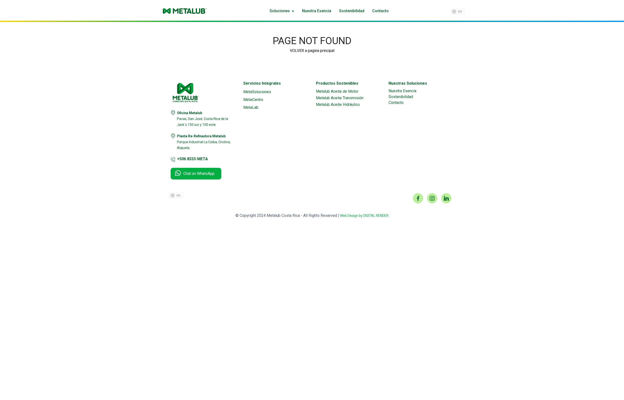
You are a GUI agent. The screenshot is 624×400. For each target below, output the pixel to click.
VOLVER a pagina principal (312, 50)
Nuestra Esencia (316, 11)
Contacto (380, 11)
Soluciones (280, 11)
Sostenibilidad (351, 11)
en (460, 11)
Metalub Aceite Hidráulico (338, 104)
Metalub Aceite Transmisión (339, 98)
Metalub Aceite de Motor (337, 91)
